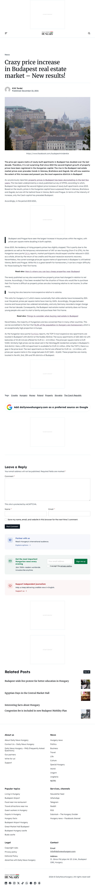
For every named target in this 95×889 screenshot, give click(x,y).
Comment (10, 476)
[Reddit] (35, 883)
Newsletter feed (57, 794)
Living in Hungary (12, 794)
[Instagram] (14, 883)
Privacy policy (11, 852)
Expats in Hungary (13, 814)
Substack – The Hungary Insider (64, 814)
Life (52, 756)
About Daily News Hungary (16, 740)
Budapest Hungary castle (16, 830)
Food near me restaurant (16, 802)
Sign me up (80, 561)
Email (51, 509)
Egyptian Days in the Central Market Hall (27, 693)
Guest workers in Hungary (16, 810)
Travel (53, 752)
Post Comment (12, 526)
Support (8, 762)
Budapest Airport (12, 798)
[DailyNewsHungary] (47, 33)
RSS (52, 810)
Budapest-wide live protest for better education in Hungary (37, 681)
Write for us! (10, 758)
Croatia (14, 395)
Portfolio (35, 334)
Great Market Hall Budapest (17, 826)
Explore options (22, 545)
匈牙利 (53, 781)
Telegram (54, 802)
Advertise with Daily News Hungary (20, 860)
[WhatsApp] (27, 883)
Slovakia (58, 395)
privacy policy (66, 566)
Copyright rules (11, 848)
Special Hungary (57, 764)
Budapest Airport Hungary (16, 822)
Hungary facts (11, 818)
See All (86, 672)
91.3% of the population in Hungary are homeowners (58, 325)
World (52, 768)
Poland (40, 395)
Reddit (53, 806)
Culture (53, 760)
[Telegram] (31, 883)
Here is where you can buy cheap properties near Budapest (52, 271)
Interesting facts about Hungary (22, 705)
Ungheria (54, 777)
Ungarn (53, 773)
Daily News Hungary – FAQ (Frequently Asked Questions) (24, 749)
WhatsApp (54, 798)
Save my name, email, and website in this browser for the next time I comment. (43, 519)
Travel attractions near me (16, 806)
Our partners (10, 754)
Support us (20, 591)
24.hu (27, 253)
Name (8, 509)
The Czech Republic (73, 395)
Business (54, 748)
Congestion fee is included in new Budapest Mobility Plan (36, 710)
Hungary (23, 395)
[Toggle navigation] (6, 33)
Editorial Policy (11, 856)
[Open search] (89, 33)
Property (49, 395)
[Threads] (39, 883)
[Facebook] (10, 883)
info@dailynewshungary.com (63, 851)
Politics (53, 744)
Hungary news (56, 740)
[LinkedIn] (6, 883)
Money (32, 395)
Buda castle (10, 834)
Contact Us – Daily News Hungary (19, 744)
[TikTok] (22, 883)
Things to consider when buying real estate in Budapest (52, 316)
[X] (18, 883)
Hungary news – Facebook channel (65, 818)
